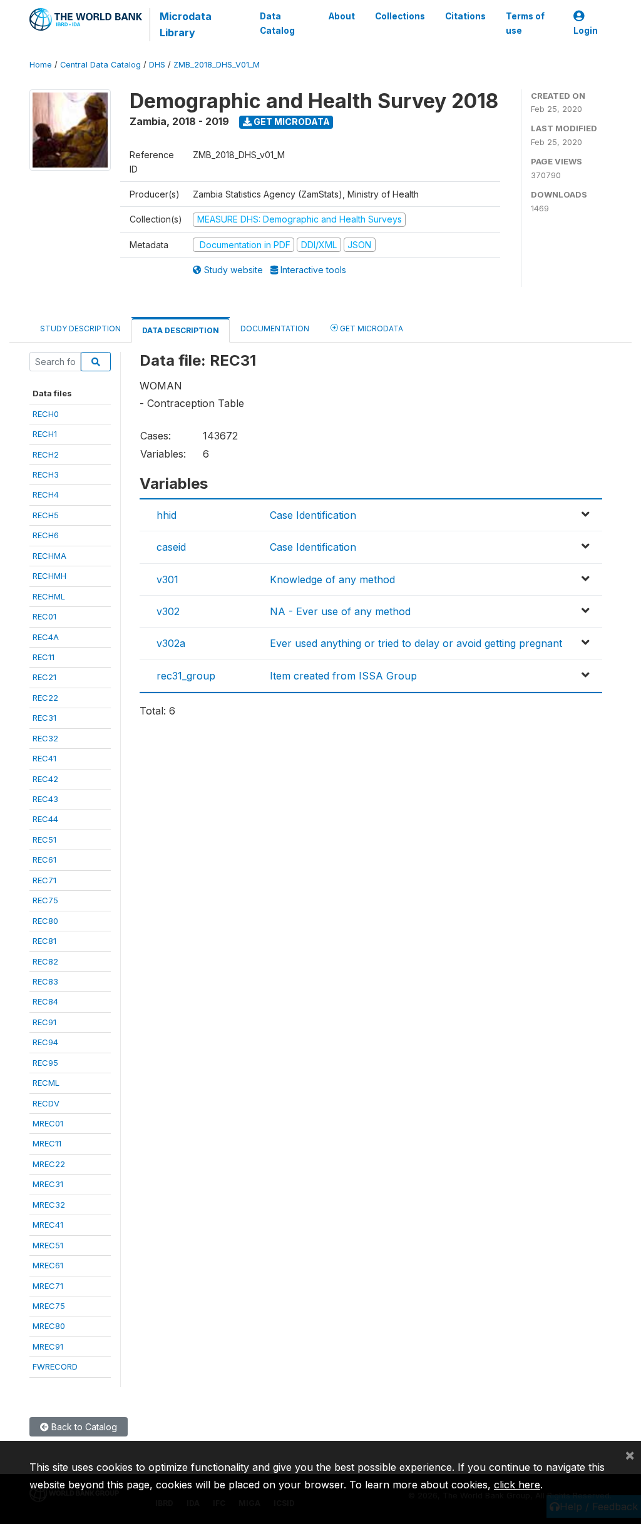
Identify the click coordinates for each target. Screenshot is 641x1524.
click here (517, 1484)
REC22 (45, 698)
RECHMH (49, 576)
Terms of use (525, 23)
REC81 (44, 941)
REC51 (44, 840)
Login (585, 31)
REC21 (44, 677)
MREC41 (48, 1225)
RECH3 (46, 474)
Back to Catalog (83, 1426)
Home (40, 64)
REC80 (45, 921)
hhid (166, 515)
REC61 (44, 860)
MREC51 (48, 1245)
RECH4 (46, 494)
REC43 (45, 799)
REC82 (45, 961)
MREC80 (49, 1326)
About (342, 16)
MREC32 (49, 1205)
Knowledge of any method (332, 579)
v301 (167, 579)
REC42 (45, 779)
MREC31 (48, 1184)
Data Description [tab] (180, 330)
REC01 (44, 616)
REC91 (44, 1022)
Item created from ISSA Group (343, 675)
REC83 (45, 981)
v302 (168, 611)
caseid (171, 547)
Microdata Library (186, 24)
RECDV (46, 1103)
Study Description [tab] (80, 328)
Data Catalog (277, 23)
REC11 (43, 657)
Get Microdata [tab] (370, 328)
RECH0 (46, 414)
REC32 (45, 738)
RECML (46, 1083)
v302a (170, 643)
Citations (465, 16)
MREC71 (48, 1286)
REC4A (46, 637)
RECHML (49, 596)
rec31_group (185, 675)
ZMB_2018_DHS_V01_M (216, 64)
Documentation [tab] (274, 328)
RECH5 (46, 515)
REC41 (44, 758)
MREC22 (49, 1164)
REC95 (45, 1063)
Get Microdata (291, 121)
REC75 (45, 900)
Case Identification (313, 515)
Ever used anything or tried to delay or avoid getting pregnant (416, 643)
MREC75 (49, 1306)
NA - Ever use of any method (340, 611)
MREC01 (48, 1123)
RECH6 (46, 535)
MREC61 (48, 1265)
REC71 (44, 880)
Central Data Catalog (100, 64)
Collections (400, 16)
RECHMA (49, 556)
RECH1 (45, 434)
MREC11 (47, 1143)
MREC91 (48, 1346)
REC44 (45, 819)
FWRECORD (55, 1366)
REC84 (45, 1001)
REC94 (45, 1042)
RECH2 (46, 454)
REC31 (44, 718)
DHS (157, 64)
